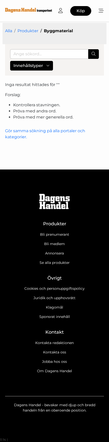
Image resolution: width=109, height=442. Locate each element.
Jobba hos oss (54, 361)
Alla (8, 30)
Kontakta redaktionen (54, 343)
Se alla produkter (55, 262)
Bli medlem (54, 244)
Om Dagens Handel (54, 371)
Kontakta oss (54, 352)
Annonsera (54, 253)
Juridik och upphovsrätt (54, 298)
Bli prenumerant (54, 234)
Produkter (27, 30)
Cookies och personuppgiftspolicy (54, 288)
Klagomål (54, 307)
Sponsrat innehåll (54, 316)
